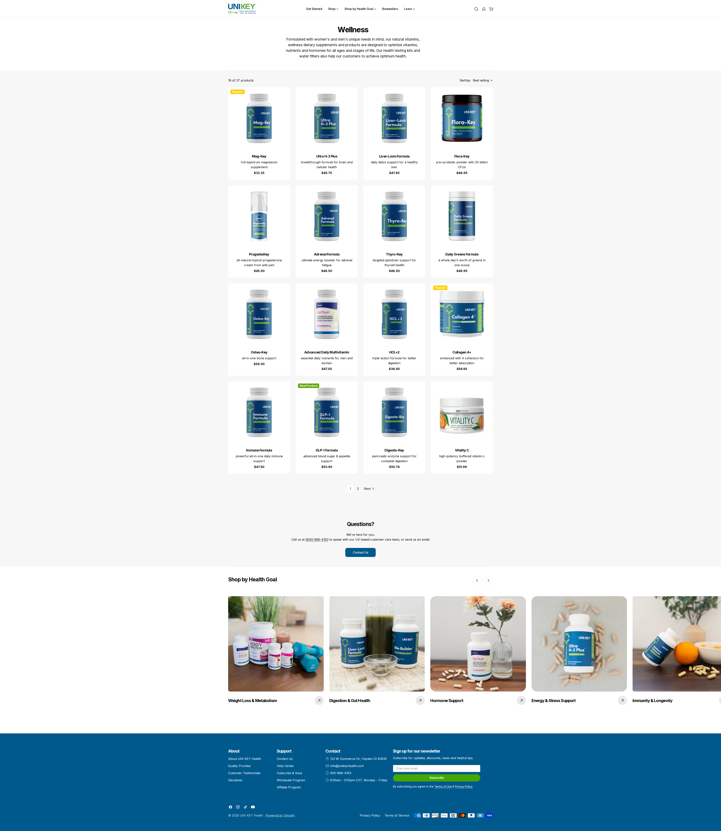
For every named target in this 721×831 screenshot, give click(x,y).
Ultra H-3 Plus (326, 156)
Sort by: (465, 80)
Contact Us (360, 552)
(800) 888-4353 (316, 539)
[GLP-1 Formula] (327, 412)
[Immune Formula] (259, 412)
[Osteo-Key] (259, 314)
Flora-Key (462, 156)
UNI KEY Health (252, 815)
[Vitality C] (462, 412)
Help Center (285, 766)
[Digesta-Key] (394, 412)
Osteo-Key (259, 352)
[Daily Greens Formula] (462, 216)
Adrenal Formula (326, 254)
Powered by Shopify (280, 815)
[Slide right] (488, 580)
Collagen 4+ (462, 352)
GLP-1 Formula (327, 450)
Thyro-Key (394, 254)
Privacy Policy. (464, 786)
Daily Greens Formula (461, 254)
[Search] (476, 9)
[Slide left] (477, 580)
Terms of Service (397, 815)
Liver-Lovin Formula (394, 156)
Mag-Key (259, 156)
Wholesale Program (291, 780)
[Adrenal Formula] (327, 216)
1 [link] (350, 488)
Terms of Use (443, 786)
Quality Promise (239, 766)
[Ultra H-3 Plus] (327, 118)
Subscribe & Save (289, 773)
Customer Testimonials (244, 773)
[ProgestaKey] (259, 216)
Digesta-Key (394, 450)
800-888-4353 (340, 773)
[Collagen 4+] (462, 314)
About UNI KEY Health (244, 759)
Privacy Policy (370, 815)
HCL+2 (394, 352)
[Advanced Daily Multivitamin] (327, 314)
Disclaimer (235, 780)
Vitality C (462, 450)
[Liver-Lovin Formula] (394, 118)
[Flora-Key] (462, 118)
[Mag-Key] (259, 118)
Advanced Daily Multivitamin (326, 352)
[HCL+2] (394, 314)
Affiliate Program (289, 787)
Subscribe (436, 777)
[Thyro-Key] (394, 216)
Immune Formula (259, 450)
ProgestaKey (259, 254)
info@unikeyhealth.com (347, 766)
